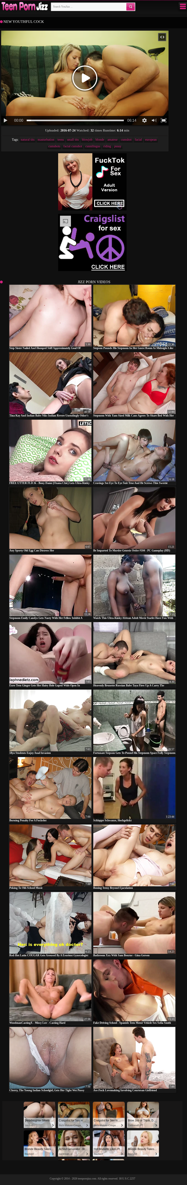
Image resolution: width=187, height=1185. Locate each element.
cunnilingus (92, 146)
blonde (100, 139)
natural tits (27, 139)
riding (107, 146)
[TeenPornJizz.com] (24, 6)
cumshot (126, 139)
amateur (112, 139)
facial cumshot (72, 146)
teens (60, 139)
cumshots (54, 146)
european (151, 139)
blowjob (87, 139)
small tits (73, 139)
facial (138, 139)
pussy (117, 146)
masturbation (46, 139)
